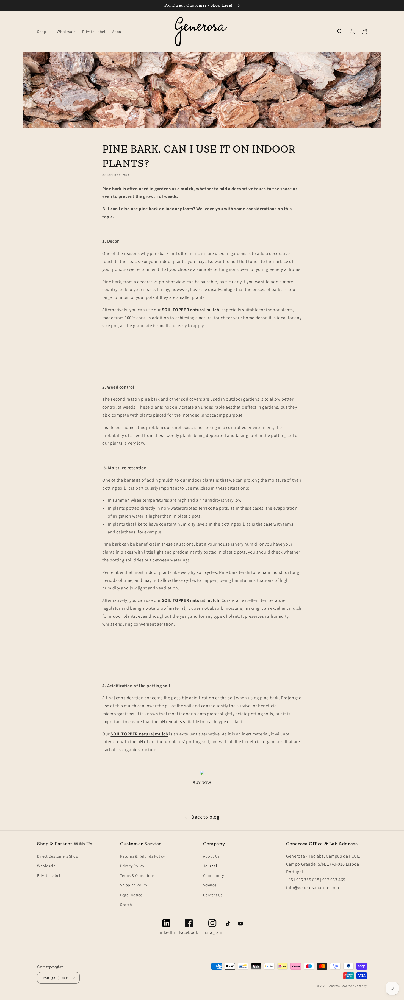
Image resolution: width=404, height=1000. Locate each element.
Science (209, 885)
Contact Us (213, 894)
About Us (211, 856)
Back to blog (205, 817)
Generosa (334, 986)
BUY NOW (202, 782)
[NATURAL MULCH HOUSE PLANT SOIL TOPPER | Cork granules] (202, 774)
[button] (44, 31)
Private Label (48, 875)
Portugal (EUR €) (56, 978)
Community (213, 875)
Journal (210, 865)
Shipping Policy (133, 885)
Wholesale (46, 865)
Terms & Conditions (137, 875)
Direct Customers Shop (57, 856)
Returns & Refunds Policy (142, 856)
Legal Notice (131, 894)
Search (126, 904)
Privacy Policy (132, 865)
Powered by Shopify (354, 986)
